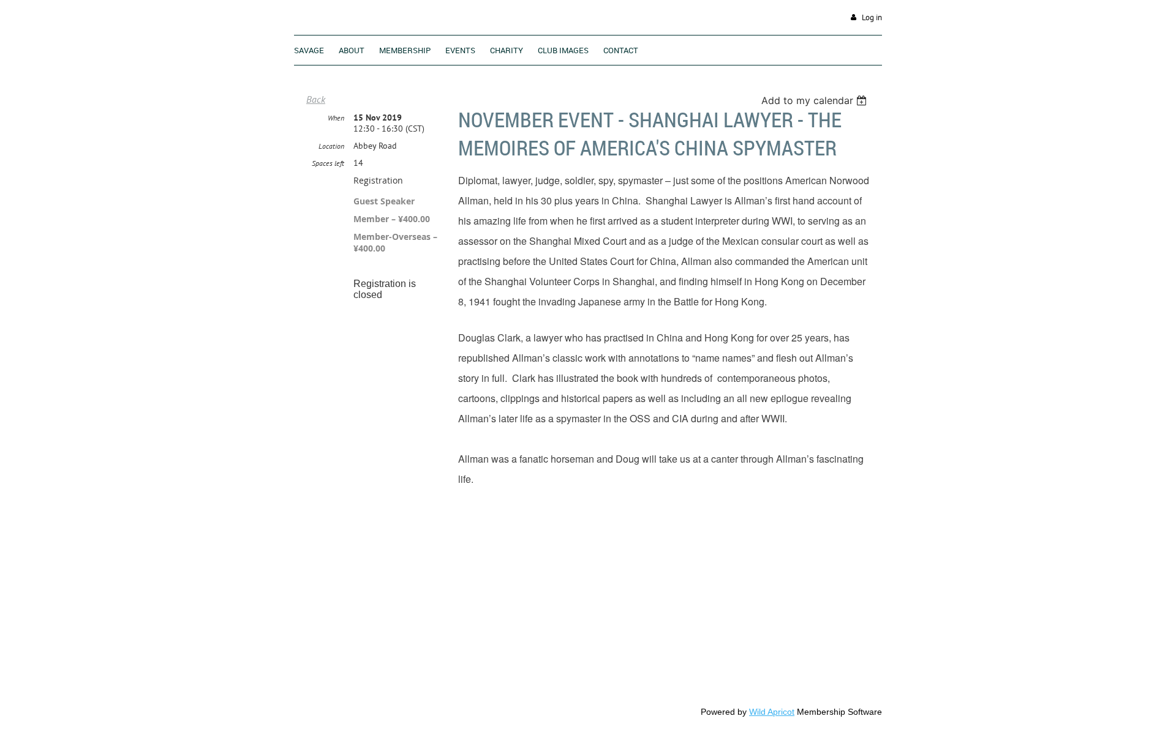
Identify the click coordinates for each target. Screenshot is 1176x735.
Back (315, 99)
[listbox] (815, 100)
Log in (872, 17)
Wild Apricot (771, 712)
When (336, 117)
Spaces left (328, 163)
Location (331, 146)
